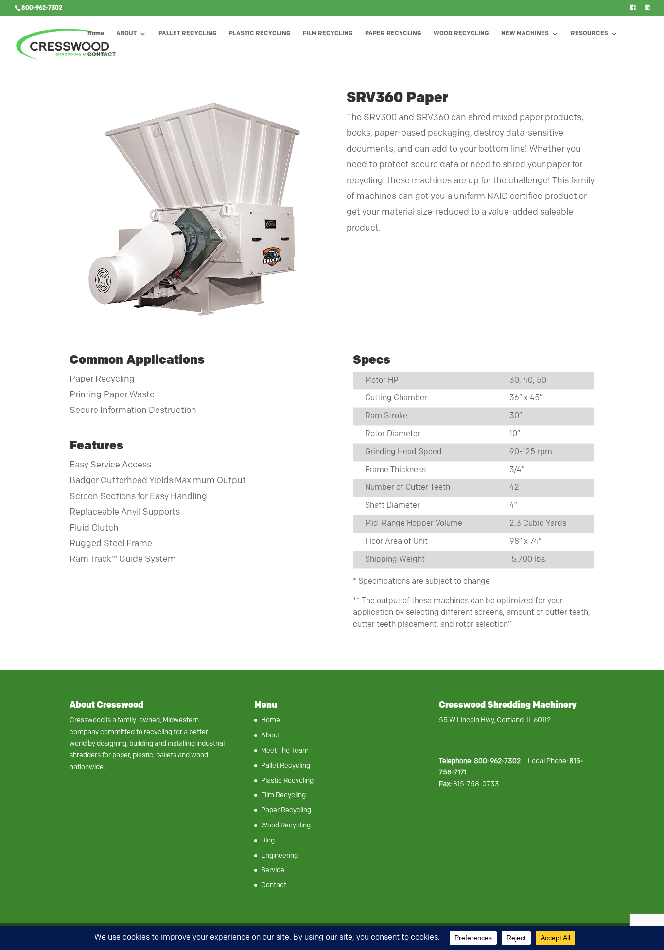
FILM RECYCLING (328, 33)
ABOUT (126, 33)
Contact (273, 885)
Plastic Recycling (287, 780)
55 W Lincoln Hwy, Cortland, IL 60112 (495, 720)
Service (272, 870)
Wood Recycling (286, 825)
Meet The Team (285, 750)
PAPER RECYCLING (393, 33)
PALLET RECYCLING (187, 33)
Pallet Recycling (285, 765)
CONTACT (101, 55)
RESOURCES (589, 33)
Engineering (279, 855)
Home (95, 33)
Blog (268, 840)
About (270, 735)
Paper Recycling (286, 810)
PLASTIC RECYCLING (260, 33)
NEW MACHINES (525, 33)
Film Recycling (283, 795)
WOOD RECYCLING (461, 33)
